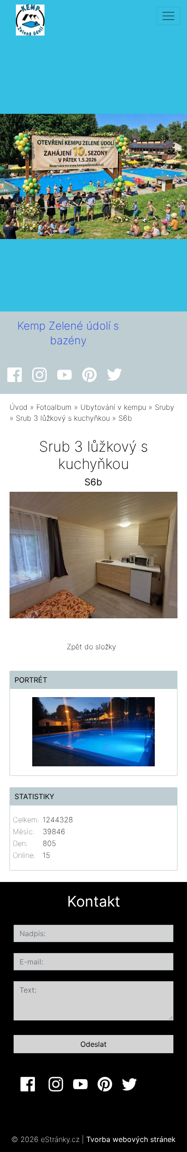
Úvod (19, 407)
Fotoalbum (54, 407)
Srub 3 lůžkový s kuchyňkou (63, 418)
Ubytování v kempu (113, 407)
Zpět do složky (91, 646)
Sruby (164, 407)
